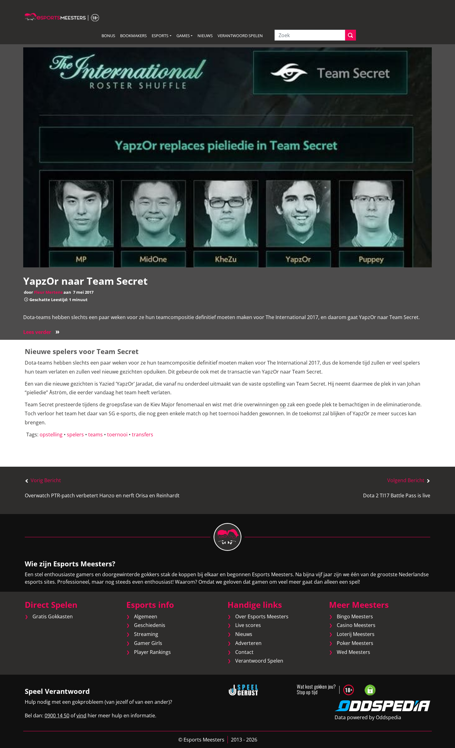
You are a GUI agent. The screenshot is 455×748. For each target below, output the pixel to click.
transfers (142, 434)
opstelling (51, 434)
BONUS (108, 35)
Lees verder (41, 332)
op (283, 404)
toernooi (117, 434)
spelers (75, 434)
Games (183, 35)
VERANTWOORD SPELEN (240, 35)
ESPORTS (160, 35)
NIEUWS (205, 35)
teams (95, 434)
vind (81, 715)
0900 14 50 (57, 715)
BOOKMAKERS (133, 35)
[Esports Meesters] (62, 16)
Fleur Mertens (48, 292)
